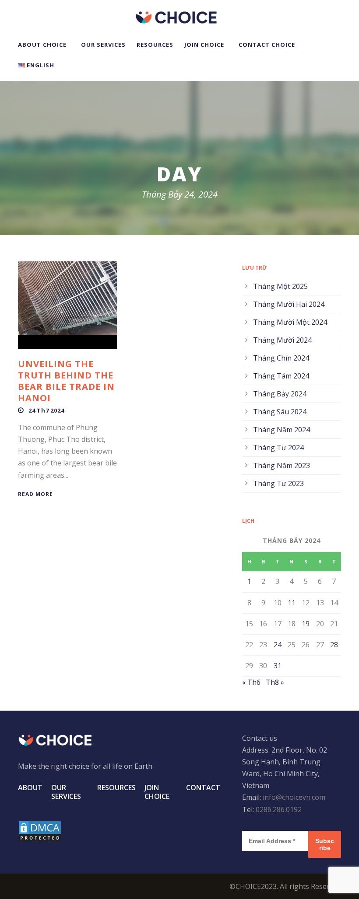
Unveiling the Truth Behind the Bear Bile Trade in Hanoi (66, 381)
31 (278, 665)
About (30, 787)
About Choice (42, 45)
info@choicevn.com (294, 797)
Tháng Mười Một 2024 (290, 322)
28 (334, 644)
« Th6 (251, 682)
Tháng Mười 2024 (282, 340)
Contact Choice (267, 45)
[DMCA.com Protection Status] (40, 831)
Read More (35, 494)
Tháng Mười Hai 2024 (288, 304)
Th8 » (275, 682)
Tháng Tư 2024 (278, 447)
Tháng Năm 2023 (281, 465)
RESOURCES (155, 45)
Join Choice (204, 45)
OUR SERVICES (103, 45)
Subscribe (324, 844)
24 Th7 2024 (46, 410)
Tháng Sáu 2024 (279, 412)
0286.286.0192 (279, 809)
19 (306, 623)
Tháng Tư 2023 (278, 483)
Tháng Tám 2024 (281, 376)
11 (292, 602)
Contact (203, 787)
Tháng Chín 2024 (281, 358)
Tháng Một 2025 (280, 286)
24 (278, 644)
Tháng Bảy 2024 (279, 394)
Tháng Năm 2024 (281, 429)
